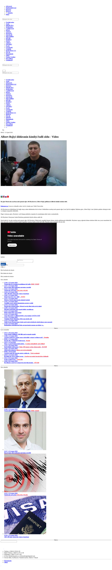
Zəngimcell (9, 60)
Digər (7, 14)
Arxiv (7, 24)
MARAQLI (9, 27)
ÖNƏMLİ (9, 44)
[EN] (4, 197)
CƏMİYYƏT (10, 28)
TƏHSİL (8, 49)
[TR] (8, 197)
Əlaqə (7, 55)
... (6, 127)
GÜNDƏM (9, 47)
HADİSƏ (8, 39)
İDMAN (8, 11)
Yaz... (2, 267)
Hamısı (56, 328)
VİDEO (8, 43)
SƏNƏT (8, 32)
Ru (3, 130)
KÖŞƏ (8, 30)
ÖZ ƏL (8, 52)
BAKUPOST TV (11, 50)
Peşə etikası (9, 58)
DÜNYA (8, 9)
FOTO (8, 41)
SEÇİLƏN (9, 35)
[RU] (6, 197)
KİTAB (8, 38)
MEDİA (10, 13)
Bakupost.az (4, 206)
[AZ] (1, 197)
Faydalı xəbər (10, 22)
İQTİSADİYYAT (11, 8)
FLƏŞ (8, 46)
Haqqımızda (9, 54)
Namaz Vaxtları (10, 57)
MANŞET (9, 33)
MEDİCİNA (9, 25)
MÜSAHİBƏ (10, 36)
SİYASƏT (9, 6)
